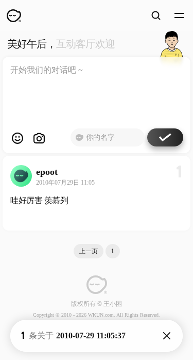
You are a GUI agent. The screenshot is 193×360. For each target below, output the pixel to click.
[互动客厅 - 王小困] (172, 44)
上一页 (88, 251)
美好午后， (61, 44)
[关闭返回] (166, 335)
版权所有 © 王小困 (96, 303)
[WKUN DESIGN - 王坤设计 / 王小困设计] (14, 15)
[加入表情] (17, 138)
